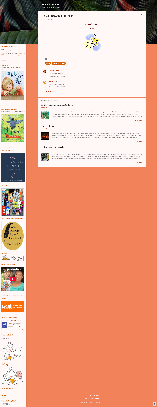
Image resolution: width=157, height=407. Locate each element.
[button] (141, 15)
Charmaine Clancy (54, 71)
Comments (7, 405)
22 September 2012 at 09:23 (57, 87)
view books (21, 329)
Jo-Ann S (51, 81)
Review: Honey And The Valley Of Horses (57, 105)
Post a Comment (48, 91)
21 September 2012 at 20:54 (57, 76)
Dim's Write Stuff (51, 4)
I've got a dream (47, 126)
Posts (6, 403)
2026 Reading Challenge (13, 320)
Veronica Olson (95, 398)
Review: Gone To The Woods (52, 147)
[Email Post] (46, 59)
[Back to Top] (155, 404)
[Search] (145, 5)
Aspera (48, 63)
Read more (138, 120)
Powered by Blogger (93, 395)
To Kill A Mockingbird (58, 63)
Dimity (9, 323)
